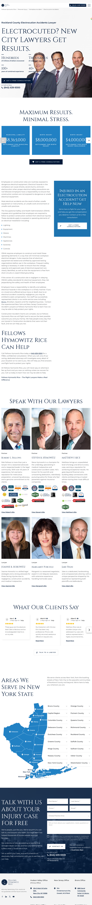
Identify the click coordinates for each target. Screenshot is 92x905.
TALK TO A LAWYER (47, 652)
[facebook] (2, 897)
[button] (3, 630)
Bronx (3, 302)
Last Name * (75, 801)
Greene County (54, 742)
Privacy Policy (58, 858)
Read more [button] (40, 641)
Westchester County (79, 763)
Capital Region (54, 713)
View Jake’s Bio (67, 586)
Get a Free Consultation (18, 80)
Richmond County (78, 727)
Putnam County (77, 713)
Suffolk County (77, 742)
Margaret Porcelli (42, 567)
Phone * (51, 808)
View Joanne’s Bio (8, 586)
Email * (73, 808)
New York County (55, 763)
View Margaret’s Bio (39, 586)
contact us (57, 846)
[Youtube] (13, 897)
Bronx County (53, 706)
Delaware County (55, 727)
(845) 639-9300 (12, 87)
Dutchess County (55, 734)
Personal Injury (22, 9)
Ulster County (76, 756)
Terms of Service (54, 860)
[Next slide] (89, 140)
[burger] (89, 5)
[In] (6, 897)
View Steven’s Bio (38, 512)
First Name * (53, 801)
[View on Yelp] (7, 619)
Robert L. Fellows (11, 457)
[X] (10, 897)
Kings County (53, 749)
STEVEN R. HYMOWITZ (43, 457)
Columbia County (55, 720)
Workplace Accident (35, 9)
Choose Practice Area (56, 816)
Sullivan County (77, 749)
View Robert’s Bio (8, 512)
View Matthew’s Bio (69, 512)
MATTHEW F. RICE (71, 457)
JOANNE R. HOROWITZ (13, 567)
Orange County (77, 706)
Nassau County (54, 756)
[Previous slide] (3, 140)
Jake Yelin (67, 567)
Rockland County (78, 734)
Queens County (77, 720)
